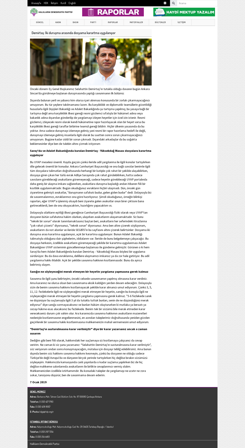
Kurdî (63, 3)
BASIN (75, 22)
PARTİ (93, 22)
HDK (46, 3)
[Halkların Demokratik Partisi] (51, 11)
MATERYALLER (136, 22)
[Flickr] (165, 3)
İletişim (54, 3)
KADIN (58, 22)
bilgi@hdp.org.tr (47, 411)
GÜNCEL (40, 22)
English (72, 3)
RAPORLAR (113, 22)
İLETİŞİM (182, 22)
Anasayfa (36, 3)
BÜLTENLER (160, 22)
